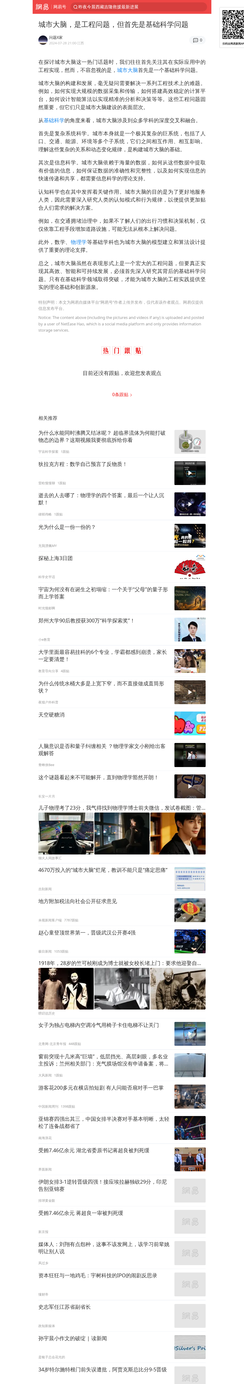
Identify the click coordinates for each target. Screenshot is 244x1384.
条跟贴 (121, 394)
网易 (42, 7)
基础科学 (54, 120)
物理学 (79, 241)
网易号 (59, 7)
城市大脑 (127, 69)
